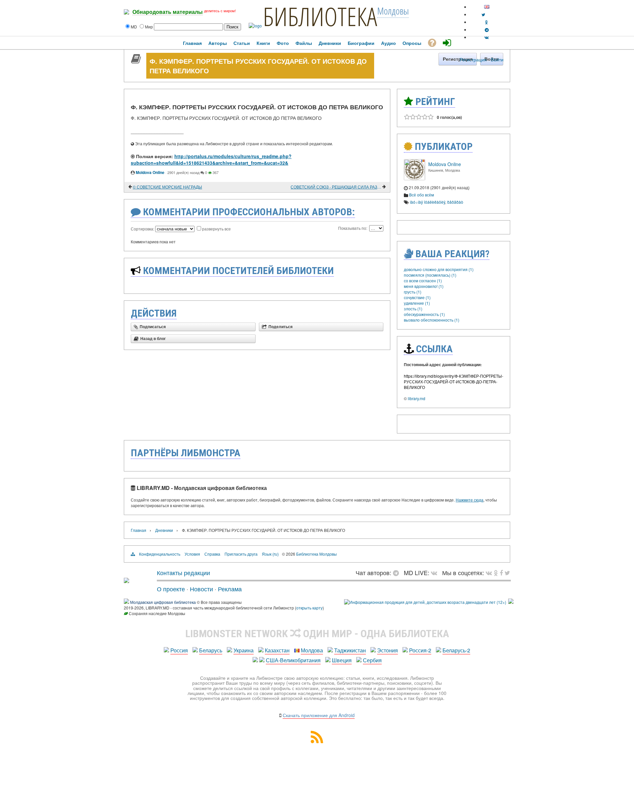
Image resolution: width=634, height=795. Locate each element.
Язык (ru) (270, 554)
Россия (179, 650)
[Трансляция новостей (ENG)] (483, 14)
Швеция (342, 660)
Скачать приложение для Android (319, 715)
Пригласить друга (241, 554)
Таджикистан (350, 650)
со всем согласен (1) (423, 280)
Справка (212, 554)
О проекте (171, 588)
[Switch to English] (486, 7)
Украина (243, 650)
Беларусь (210, 650)
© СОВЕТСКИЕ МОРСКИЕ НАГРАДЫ (167, 187)
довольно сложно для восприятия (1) (439, 269)
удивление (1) (417, 303)
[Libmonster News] (507, 572)
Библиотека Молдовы (316, 554)
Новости (201, 588)
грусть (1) (412, 291)
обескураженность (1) (424, 314)
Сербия (372, 660)
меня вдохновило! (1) (423, 286)
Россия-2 (420, 650)
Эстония (387, 650)
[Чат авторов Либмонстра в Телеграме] (487, 29)
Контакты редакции (183, 572)
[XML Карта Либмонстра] (317, 741)
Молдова (312, 650)
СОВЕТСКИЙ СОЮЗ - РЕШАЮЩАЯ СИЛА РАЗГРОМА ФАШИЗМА (336, 187)
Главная (138, 530)
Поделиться (280, 327)
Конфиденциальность (159, 554)
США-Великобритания (293, 660)
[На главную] (126, 580)
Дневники (164, 530)
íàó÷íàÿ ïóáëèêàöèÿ (427, 202)
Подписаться (153, 327)
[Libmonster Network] (425, 602)
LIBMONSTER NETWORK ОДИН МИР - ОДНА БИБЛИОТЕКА (317, 633)
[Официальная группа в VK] (486, 37)
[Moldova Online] (414, 178)
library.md (416, 398)
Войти (497, 59)
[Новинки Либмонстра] (496, 572)
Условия (192, 554)
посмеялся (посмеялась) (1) (430, 275)
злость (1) (413, 308)
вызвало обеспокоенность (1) (431, 320)
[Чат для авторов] (397, 572)
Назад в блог (153, 338)
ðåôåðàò (455, 202)
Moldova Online (150, 172)
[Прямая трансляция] (435, 572)
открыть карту (309, 607)
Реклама (230, 588)
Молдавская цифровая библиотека (163, 602)
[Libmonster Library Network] (510, 602)
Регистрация (473, 59)
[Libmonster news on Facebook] (501, 572)
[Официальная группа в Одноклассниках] (486, 22)
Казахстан (277, 650)
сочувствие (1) (417, 297)
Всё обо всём (421, 194)
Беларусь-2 (456, 650)
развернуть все (216, 228)
